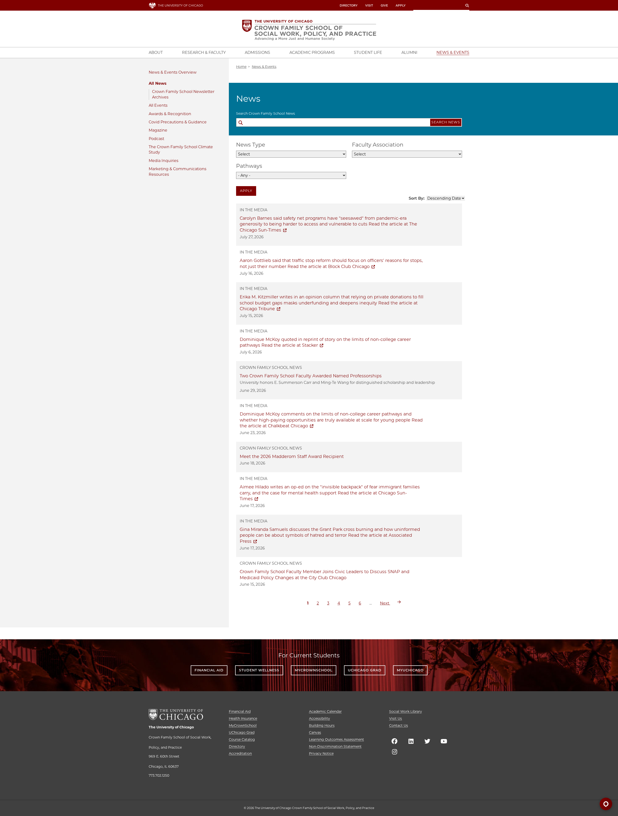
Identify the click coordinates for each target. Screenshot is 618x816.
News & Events (163, 72)
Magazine (158, 130)
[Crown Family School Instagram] (394, 751)
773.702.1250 (159, 775)
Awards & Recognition (170, 114)
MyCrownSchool (313, 670)
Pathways (249, 166)
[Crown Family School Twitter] (427, 741)
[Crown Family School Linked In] (411, 741)
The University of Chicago (171, 727)
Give (384, 5)
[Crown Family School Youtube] (443, 741)
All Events (158, 105)
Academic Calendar (325, 711)
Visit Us (395, 718)
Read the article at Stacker (289, 345)
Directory (349, 5)
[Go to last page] (399, 602)
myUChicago (410, 670)
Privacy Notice (321, 753)
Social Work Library (405, 711)
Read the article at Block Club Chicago (329, 266)
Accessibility (319, 718)
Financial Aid (209, 670)
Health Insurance (243, 718)
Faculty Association (377, 144)
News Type (250, 144)
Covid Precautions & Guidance (178, 122)
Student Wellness (259, 670)
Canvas (315, 732)
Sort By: (416, 198)
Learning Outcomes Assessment (336, 739)
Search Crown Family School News (265, 113)
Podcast (156, 138)
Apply (401, 5)
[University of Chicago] (176, 714)
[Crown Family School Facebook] (394, 741)
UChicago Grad (364, 670)
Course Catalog (242, 739)
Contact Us (398, 725)
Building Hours (322, 725)
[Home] (309, 30)
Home (241, 66)
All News (157, 83)
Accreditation (240, 753)
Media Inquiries (163, 160)
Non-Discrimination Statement (335, 746)
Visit (369, 5)
